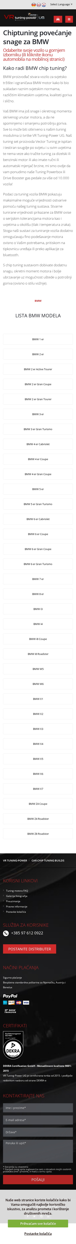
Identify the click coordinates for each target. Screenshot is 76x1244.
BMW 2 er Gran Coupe (38, 384)
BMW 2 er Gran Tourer (38, 399)
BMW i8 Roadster (38, 654)
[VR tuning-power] (23, 17)
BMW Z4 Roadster (38, 819)
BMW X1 (38, 699)
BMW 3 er (38, 414)
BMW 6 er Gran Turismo (38, 564)
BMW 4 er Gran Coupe (38, 474)
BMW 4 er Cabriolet (38, 444)
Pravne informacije (16, 906)
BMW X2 (38, 714)
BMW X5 (38, 759)
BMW (38, 301)
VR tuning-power (15, 860)
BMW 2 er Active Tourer (38, 369)
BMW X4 (38, 744)
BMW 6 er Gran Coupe (38, 549)
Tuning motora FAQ (17, 890)
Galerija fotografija (16, 896)
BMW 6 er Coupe (38, 534)
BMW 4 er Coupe (38, 459)
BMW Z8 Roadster (38, 834)
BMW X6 (38, 774)
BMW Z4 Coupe (38, 804)
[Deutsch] (33, 4)
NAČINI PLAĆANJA (21, 967)
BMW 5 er (38, 489)
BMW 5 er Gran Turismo (38, 504)
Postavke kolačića (38, 1233)
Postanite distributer (29, 949)
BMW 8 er (38, 594)
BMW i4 (38, 624)
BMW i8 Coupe (38, 639)
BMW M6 (38, 684)
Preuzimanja (13, 901)
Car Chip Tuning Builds (48, 860)
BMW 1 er (38, 339)
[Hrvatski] (44, 4)
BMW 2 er (38, 354)
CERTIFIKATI (15, 1025)
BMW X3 (38, 729)
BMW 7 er (38, 579)
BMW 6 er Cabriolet (38, 519)
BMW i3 (38, 609)
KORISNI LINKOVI (20, 880)
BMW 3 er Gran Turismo (38, 429)
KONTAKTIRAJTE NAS (23, 1096)
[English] (38, 4)
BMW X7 (38, 789)
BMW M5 (38, 669)
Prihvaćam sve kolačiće (38, 1223)
